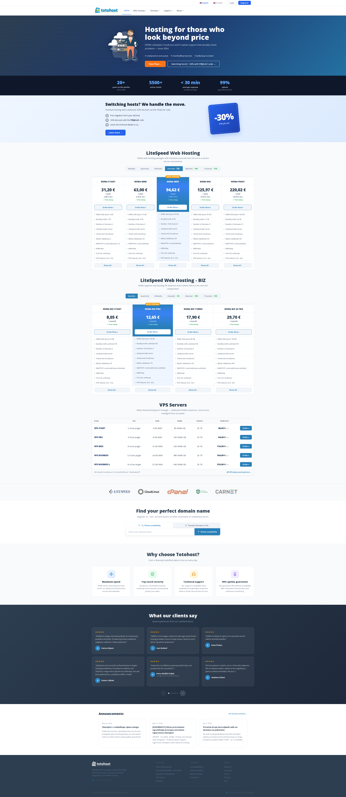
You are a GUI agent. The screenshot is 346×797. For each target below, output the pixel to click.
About (180, 10)
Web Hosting (140, 10)
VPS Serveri (161, 777)
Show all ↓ (108, 265)
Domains (155, 10)
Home (126, 10)
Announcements (197, 770)
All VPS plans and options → (239, 472)
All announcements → (238, 713)
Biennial (192, 168)
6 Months (158, 168)
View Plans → (155, 64)
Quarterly (145, 168)
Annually (173, 168)
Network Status (196, 774)
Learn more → (115, 132)
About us (228, 767)
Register (245, 3)
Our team (228, 770)
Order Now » (108, 207)
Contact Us (194, 777)
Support (168, 10)
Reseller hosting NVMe (165, 774)
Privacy (227, 777)
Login (231, 3)
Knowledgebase (196, 767)
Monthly (131, 168)
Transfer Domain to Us (198, 525)
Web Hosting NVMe (164, 767)
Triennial (210, 168)
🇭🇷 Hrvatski (218, 3)
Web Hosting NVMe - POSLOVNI (168, 770)
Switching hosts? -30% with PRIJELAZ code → (193, 64)
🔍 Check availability (151, 525)
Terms (226, 774)
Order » (245, 428)
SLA (225, 781)
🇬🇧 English (204, 3)
